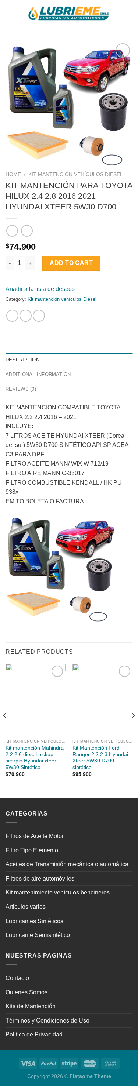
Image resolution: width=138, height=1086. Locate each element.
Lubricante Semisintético (38, 935)
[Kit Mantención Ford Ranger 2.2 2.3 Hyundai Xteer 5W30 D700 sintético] (102, 699)
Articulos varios (26, 907)
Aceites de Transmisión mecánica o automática (67, 864)
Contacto (17, 978)
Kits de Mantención (31, 1006)
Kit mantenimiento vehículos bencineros (58, 892)
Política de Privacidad (34, 1034)
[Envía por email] (39, 316)
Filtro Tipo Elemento (32, 850)
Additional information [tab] (38, 374)
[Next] (133, 730)
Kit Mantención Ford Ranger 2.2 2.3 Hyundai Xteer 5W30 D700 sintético (100, 757)
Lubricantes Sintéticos (34, 921)
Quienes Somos (26, 992)
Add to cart (71, 263)
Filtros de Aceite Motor (35, 836)
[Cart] (128, 14)
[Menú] (10, 13)
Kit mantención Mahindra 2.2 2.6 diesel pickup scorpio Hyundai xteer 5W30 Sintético (35, 757)
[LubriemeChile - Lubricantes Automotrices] (69, 13)
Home (13, 174)
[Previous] (5, 730)
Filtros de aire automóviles (40, 878)
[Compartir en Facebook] (26, 316)
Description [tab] (22, 359)
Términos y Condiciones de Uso (47, 1020)
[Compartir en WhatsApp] (12, 316)
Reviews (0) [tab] (21, 389)
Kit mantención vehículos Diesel (75, 174)
